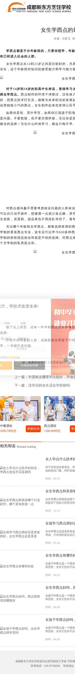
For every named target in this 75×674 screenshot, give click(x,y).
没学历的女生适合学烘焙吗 (49, 385)
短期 (23, 323)
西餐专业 (23, 338)
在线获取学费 (29, 365)
